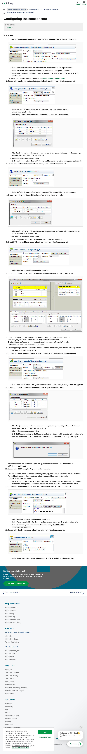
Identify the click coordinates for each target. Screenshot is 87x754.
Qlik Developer (10, 611)
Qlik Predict (9, 657)
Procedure (9, 28)
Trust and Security (12, 673)
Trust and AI (9, 679)
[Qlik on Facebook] (79, 738)
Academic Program (12, 716)
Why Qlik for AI (10, 682)
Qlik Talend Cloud (11, 639)
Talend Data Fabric (12, 642)
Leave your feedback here (16, 583)
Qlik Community (61, 738)
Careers (8, 721)
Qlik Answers (10, 654)
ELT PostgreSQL (34, 9)
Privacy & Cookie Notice (54, 744)
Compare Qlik (10, 685)
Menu (84, 4)
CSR (6, 710)
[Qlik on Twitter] (71, 738)
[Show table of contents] (4, 10)
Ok (45, 732)
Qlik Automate (10, 660)
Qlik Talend (9, 636)
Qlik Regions (9, 693)
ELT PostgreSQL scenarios (49, 9)
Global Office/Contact (13, 727)
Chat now (73, 744)
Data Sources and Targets (15, 690)
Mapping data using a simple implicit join (20, 12)
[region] (28, 739)
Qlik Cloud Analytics (12, 651)
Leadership (9, 707)
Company (8, 704)
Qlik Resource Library (13, 623)
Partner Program (11, 718)
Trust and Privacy (11, 676)
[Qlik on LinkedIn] (75, 738)
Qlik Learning (10, 617)
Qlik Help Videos (11, 608)
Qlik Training (9, 614)
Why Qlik (8, 670)
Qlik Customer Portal (12, 620)
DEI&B (7, 713)
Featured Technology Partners (16, 687)
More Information (45, 737)
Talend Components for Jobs (16, 9)
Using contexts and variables (54, 78)
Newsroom (9, 724)
